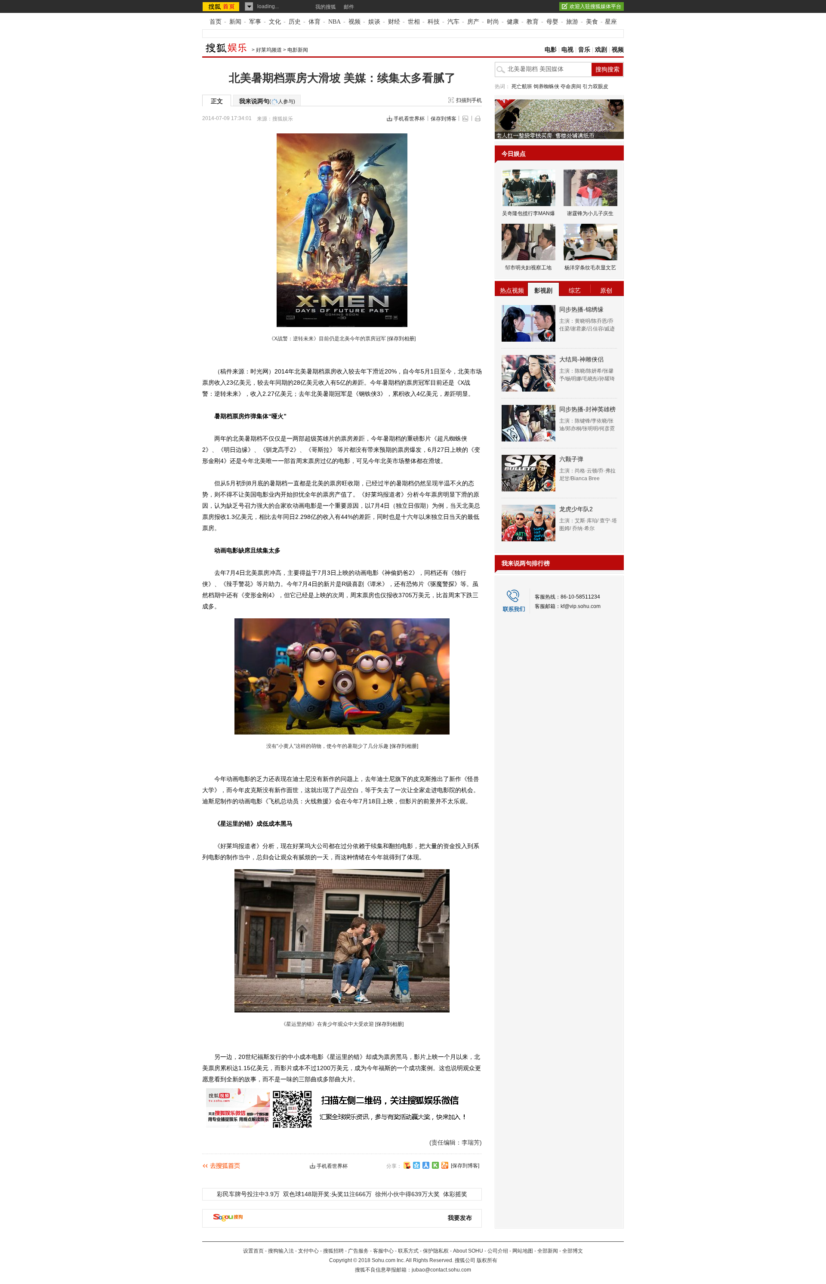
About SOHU (468, 1251)
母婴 (552, 22)
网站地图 (522, 1251)
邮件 (349, 7)
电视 (567, 49)
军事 (255, 22)
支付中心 (308, 1251)
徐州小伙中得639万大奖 (407, 1194)
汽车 (453, 22)
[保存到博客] (465, 1166)
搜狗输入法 (281, 1251)
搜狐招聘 (333, 1251)
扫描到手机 (469, 100)
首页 (216, 22)
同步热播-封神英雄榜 (587, 409)
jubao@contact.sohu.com (441, 1270)
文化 (275, 22)
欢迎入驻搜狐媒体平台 (595, 6)
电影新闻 (297, 50)
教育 (533, 22)
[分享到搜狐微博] (407, 1165)
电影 (551, 49)
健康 (513, 22)
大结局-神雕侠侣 (581, 359)
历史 (295, 22)
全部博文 (572, 1251)
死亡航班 (522, 86)
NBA (334, 22)
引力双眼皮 (595, 86)
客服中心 (383, 1251)
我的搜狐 (325, 7)
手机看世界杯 (409, 119)
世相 (414, 22)
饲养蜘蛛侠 (546, 86)
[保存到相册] (401, 339)
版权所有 (487, 1260)
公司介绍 (497, 1251)
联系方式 (408, 1251)
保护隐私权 (436, 1251)
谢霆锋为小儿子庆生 (590, 213)
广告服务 (358, 1251)
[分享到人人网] (425, 1165)
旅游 (572, 22)
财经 (394, 22)
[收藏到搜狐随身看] (435, 1165)
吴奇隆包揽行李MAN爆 (528, 213)
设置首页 (253, 1251)
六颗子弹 (571, 459)
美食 (592, 22)
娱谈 (374, 22)
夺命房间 (571, 86)
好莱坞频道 (269, 50)
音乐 (584, 49)
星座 (611, 22)
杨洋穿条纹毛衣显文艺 (590, 268)
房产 (473, 22)
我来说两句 (267, 101)
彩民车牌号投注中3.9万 (248, 1194)
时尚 (493, 22)
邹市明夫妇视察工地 (528, 268)
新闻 (235, 22)
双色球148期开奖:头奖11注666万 (327, 1194)
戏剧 (601, 49)
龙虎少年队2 (576, 509)
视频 (354, 22)
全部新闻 (547, 1251)
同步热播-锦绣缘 (581, 309)
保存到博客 (443, 119)
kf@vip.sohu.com (581, 606)
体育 (314, 22)
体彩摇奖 (455, 1194)
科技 (434, 22)
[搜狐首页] (222, 6)
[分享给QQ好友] (416, 1165)
